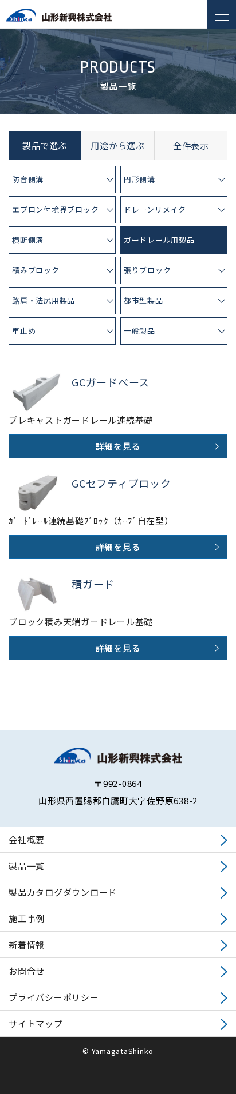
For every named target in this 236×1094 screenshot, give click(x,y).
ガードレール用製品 (159, 239)
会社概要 (27, 839)
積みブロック (36, 270)
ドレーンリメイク (155, 209)
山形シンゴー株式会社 (59, 20)
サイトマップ (36, 1023)
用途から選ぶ (118, 145)
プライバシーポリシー (54, 997)
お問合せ (27, 971)
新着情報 (27, 945)
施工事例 (27, 918)
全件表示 (191, 145)
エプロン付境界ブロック (55, 209)
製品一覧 (27, 866)
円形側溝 (139, 179)
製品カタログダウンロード (63, 892)
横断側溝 (28, 239)
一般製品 (139, 330)
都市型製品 (143, 300)
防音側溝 (28, 179)
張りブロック (147, 270)
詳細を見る (118, 446)
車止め (24, 330)
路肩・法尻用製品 (43, 300)
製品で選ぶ (45, 145)
